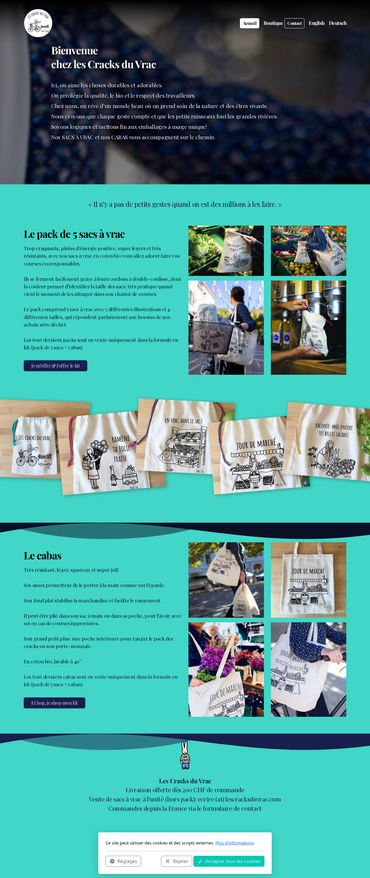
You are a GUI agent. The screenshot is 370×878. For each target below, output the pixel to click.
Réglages (127, 861)
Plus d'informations (234, 843)
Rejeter (180, 861)
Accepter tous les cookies (233, 861)
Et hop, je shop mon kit (54, 703)
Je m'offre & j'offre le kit (55, 366)
